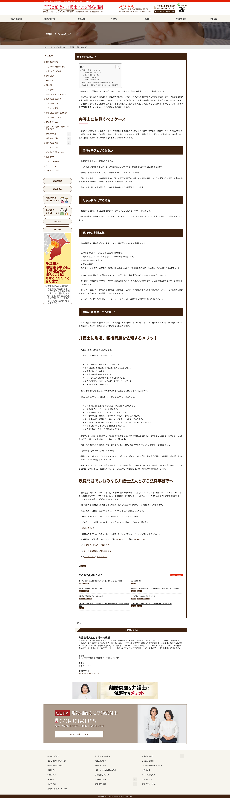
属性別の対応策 (52, 143)
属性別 (81, 591)
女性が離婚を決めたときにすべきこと (143, 596)
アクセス (213, 19)
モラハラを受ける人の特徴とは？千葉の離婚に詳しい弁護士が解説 (100, 581)
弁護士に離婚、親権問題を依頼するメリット (97, 82)
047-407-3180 (139, 539)
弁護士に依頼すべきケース (91, 70)
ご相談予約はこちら (53, 117)
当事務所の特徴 (49, 19)
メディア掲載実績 (52, 161)
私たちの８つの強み (53, 99)
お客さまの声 (181, 19)
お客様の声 (50, 89)
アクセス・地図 (52, 108)
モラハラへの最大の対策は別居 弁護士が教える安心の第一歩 (151, 604)
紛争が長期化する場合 (92, 75)
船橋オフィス (102, 556)
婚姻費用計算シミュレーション (52, 199)
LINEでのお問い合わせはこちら (96, 545)
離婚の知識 (57, 181)
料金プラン (115, 19)
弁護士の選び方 (52, 103)
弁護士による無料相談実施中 (57, 112)
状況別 (83, 566)
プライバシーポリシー (54, 170)
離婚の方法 (146, 598)
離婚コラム (57, 189)
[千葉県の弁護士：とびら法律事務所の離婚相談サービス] (76, 9)
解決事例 (147, 19)
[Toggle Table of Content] (116, 67)
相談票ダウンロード (53, 122)
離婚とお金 (88, 598)
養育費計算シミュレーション (52, 211)
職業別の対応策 (52, 138)
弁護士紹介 (82, 19)
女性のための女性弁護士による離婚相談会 (58, 127)
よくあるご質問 (52, 147)
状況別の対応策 (52, 133)
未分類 (81, 583)
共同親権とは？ (136, 581)
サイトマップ (51, 166)
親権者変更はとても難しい (93, 80)
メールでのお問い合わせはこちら (97, 551)
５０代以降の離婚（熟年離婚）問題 (90, 589)
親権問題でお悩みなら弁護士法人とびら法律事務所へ (100, 85)
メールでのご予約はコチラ (166, 12)
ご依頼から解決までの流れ (56, 152)
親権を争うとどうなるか (93, 73)
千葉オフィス (89, 556)
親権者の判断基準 (91, 77)
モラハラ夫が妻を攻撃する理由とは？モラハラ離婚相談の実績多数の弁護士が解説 (104, 605)
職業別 (139, 591)
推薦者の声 (50, 156)
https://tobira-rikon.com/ (89, 673)
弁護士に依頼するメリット (56, 94)
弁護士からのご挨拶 (53, 71)
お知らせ (57, 221)
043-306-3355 (121, 539)
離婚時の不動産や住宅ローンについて (91, 596)
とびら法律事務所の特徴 (55, 66)
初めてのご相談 (16, 19)
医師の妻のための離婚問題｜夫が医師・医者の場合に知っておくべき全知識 (155, 589)
